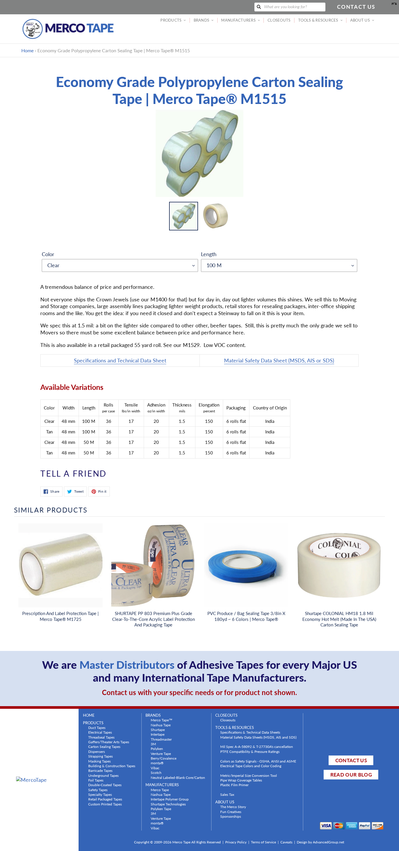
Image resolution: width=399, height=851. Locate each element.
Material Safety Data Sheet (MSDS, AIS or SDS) (279, 360)
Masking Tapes (99, 761)
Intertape (157, 734)
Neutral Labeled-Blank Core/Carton (178, 777)
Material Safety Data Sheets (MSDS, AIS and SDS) (258, 737)
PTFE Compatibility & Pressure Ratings (250, 751)
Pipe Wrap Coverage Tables (241, 780)
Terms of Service (263, 842)
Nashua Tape (161, 725)
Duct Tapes (96, 727)
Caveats (286, 842)
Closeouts (227, 720)
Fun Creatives (230, 812)
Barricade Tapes (100, 770)
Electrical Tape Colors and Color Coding (250, 766)
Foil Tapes (95, 780)
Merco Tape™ (161, 720)
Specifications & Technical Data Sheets (250, 732)
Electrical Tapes (100, 732)
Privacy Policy (236, 842)
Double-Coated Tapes (105, 785)
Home (27, 50)
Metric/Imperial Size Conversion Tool (248, 775)
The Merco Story (233, 807)
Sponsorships (230, 816)
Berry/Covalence (163, 758)
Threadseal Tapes (101, 737)
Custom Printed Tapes (105, 804)
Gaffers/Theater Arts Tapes (108, 742)
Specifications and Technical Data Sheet (120, 360)
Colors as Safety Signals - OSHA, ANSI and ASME (258, 761)
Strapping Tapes (100, 756)
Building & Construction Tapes (111, 766)
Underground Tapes (103, 775)
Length (208, 254)
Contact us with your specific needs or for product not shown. (199, 692)
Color (48, 254)
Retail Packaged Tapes (105, 799)
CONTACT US (351, 760)
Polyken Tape (161, 809)
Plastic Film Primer (234, 785)
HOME (89, 715)
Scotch (156, 772)
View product (60, 571)
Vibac (155, 768)
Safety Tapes (97, 790)
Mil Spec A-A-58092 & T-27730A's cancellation (256, 746)
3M (153, 744)
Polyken (157, 748)
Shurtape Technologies (168, 804)
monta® (157, 763)
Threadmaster (161, 739)
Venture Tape (161, 753)
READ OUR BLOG (351, 775)
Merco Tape (160, 790)
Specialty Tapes (100, 794)
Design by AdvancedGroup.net (320, 842)
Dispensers (96, 751)
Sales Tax (227, 794)
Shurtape (158, 729)
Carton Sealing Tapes (104, 746)
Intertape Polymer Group (170, 799)
